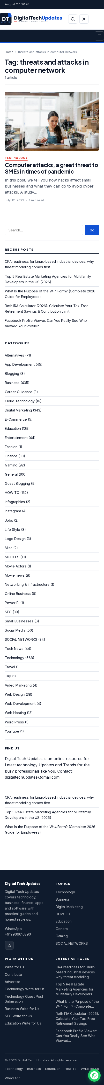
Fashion (11, 447)
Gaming (11, 465)
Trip (8, 676)
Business (12, 383)
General (11, 474)
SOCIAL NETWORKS (21, 639)
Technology (16, 158)
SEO (8, 612)
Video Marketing (18, 685)
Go (91, 230)
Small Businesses (19, 621)
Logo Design (15, 539)
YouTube (12, 731)
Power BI (12, 603)
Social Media (15, 630)
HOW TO (12, 493)
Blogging (12, 373)
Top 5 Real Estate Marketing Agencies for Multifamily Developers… (75, 989)
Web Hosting (15, 713)
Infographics (15, 502)
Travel (10, 667)
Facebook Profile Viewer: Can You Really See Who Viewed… (76, 1036)
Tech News (14, 649)
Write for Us (14, 967)
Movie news (15, 575)
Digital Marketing (18, 410)
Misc (8, 548)
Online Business (18, 594)
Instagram (13, 511)
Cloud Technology (20, 401)
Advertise (12, 982)
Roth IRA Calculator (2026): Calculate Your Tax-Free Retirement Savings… (77, 1018)
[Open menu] (99, 35)
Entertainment (16, 438)
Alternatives (14, 355)
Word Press (14, 722)
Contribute (13, 974)
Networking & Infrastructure (27, 584)
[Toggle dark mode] (84, 19)
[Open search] (72, 19)
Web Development (20, 703)
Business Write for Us (22, 1009)
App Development (20, 364)
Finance (11, 456)
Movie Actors (15, 566)
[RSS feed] (9, 945)
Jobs (9, 520)
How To (70, 1069)
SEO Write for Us (18, 1016)
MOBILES (12, 557)
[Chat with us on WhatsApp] (94, 1075)
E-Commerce (16, 419)
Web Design (15, 694)
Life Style (12, 529)
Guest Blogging (17, 483)
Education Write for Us (23, 1023)
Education (13, 428)
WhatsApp (13, 1078)
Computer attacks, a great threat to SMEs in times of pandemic (51, 168)
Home (9, 52)
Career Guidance (18, 392)
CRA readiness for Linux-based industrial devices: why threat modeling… (76, 972)
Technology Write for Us (25, 989)
